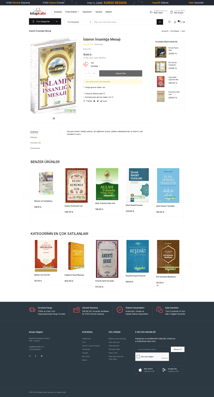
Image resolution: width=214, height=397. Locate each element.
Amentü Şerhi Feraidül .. (105, 281)
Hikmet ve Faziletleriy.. (43, 201)
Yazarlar (98, 12)
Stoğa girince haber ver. (95, 87)
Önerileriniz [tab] (35, 148)
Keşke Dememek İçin (74, 206)
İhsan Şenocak (114, 342)
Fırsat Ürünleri (71, 12)
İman (183, 31)
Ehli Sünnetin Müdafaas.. (166, 277)
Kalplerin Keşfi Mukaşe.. (75, 275)
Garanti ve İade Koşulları (91, 346)
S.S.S (84, 342)
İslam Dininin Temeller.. (165, 206)
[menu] (79, 22)
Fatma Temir (113, 353)
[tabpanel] (54, 75)
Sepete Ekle (121, 73)
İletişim (109, 12)
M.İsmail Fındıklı (114, 349)
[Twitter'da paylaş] (98, 101)
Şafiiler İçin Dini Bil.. (42, 275)
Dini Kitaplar (175, 31)
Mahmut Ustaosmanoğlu (117, 339)
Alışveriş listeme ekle (94, 93)
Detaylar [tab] (33, 137)
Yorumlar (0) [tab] (35, 143)
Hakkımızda (86, 339)
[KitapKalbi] (38, 11)
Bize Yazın (86, 356)
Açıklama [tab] (34, 132)
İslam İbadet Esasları (134, 205)
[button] (175, 22)
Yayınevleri (87, 12)
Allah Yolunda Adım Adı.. (105, 203)
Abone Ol (178, 349)
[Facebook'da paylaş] (94, 101)
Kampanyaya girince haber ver (98, 97)
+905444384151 (35, 349)
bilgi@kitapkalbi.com (36, 347)
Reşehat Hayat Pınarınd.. (136, 276)
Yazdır (104, 101)
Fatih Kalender (114, 346)
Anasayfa (58, 12)
